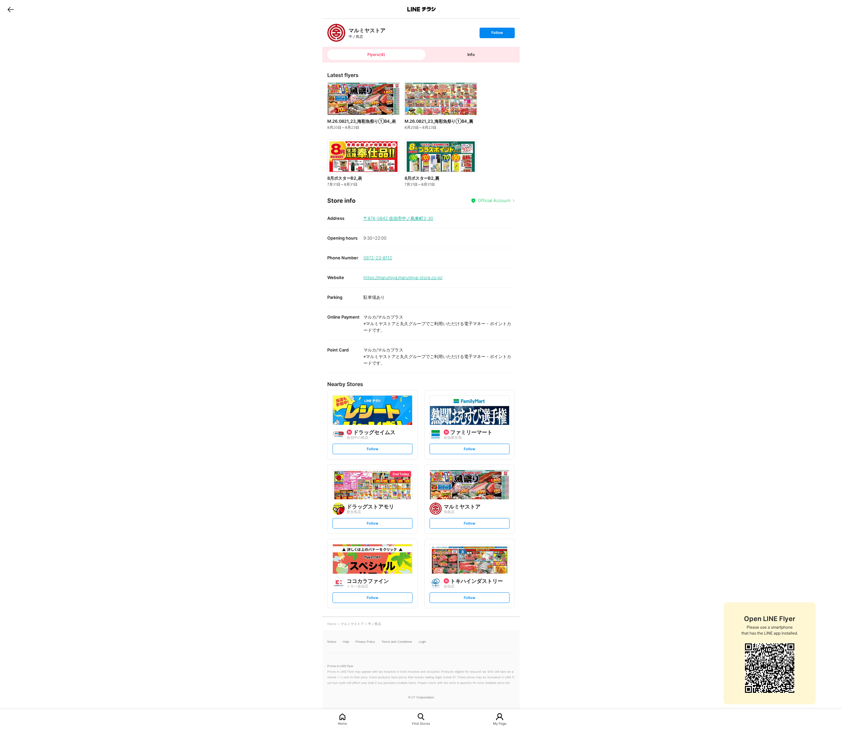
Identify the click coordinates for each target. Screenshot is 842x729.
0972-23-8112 (377, 257)
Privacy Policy (365, 641)
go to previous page (10, 9)
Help (346, 641)
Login (422, 641)
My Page (500, 723)
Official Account (494, 200)
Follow (497, 34)
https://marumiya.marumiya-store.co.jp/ (402, 277)
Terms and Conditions (397, 641)
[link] (336, 33)
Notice (331, 641)
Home (342, 723)
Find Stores (421, 723)
